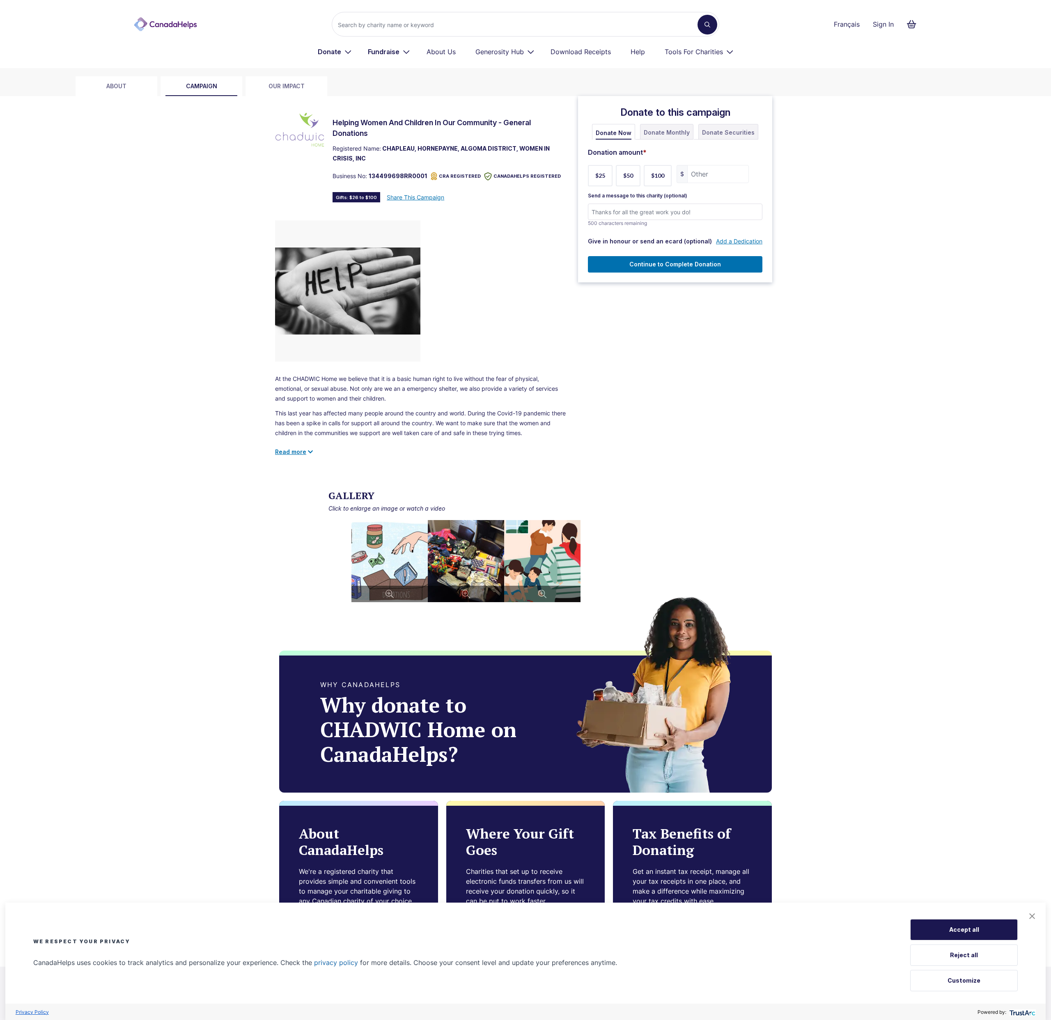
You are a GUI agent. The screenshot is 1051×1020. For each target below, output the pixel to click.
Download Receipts (581, 52)
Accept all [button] (964, 929)
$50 (628, 175)
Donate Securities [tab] (728, 132)
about (116, 86)
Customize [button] (964, 980)
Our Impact (286, 86)
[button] (1032, 916)
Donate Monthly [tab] (667, 132)
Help (638, 52)
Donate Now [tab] (613, 132)
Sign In (883, 24)
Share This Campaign (415, 197)
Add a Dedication (739, 241)
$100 (657, 175)
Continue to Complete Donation (675, 264)
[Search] (707, 24)
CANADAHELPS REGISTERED (527, 176)
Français (847, 24)
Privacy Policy (32, 1012)
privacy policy (336, 962)
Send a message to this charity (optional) (637, 196)
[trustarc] (1021, 1012)
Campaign (201, 86)
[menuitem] (334, 51)
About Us (441, 52)
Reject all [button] (964, 954)
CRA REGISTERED (460, 176)
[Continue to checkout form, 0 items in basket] (914, 24)
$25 (600, 175)
